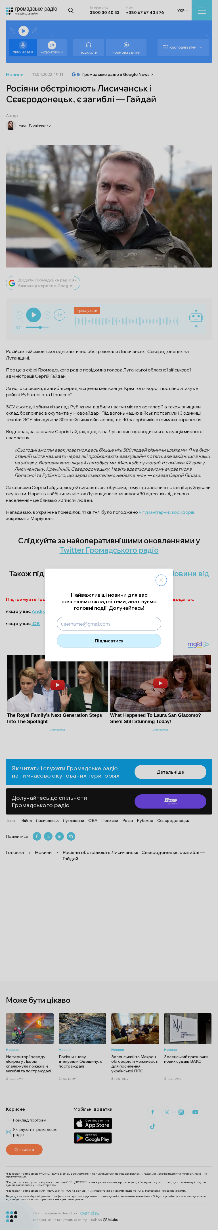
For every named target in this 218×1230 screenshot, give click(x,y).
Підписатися (109, 641)
